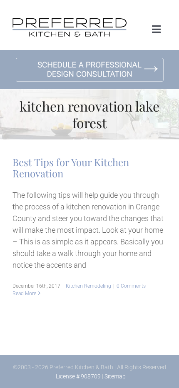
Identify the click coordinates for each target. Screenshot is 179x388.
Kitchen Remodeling (88, 286)
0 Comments (131, 286)
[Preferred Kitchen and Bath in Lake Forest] (69, 21)
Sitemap (115, 376)
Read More (24, 293)
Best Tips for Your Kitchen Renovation (70, 167)
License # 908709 (78, 376)
